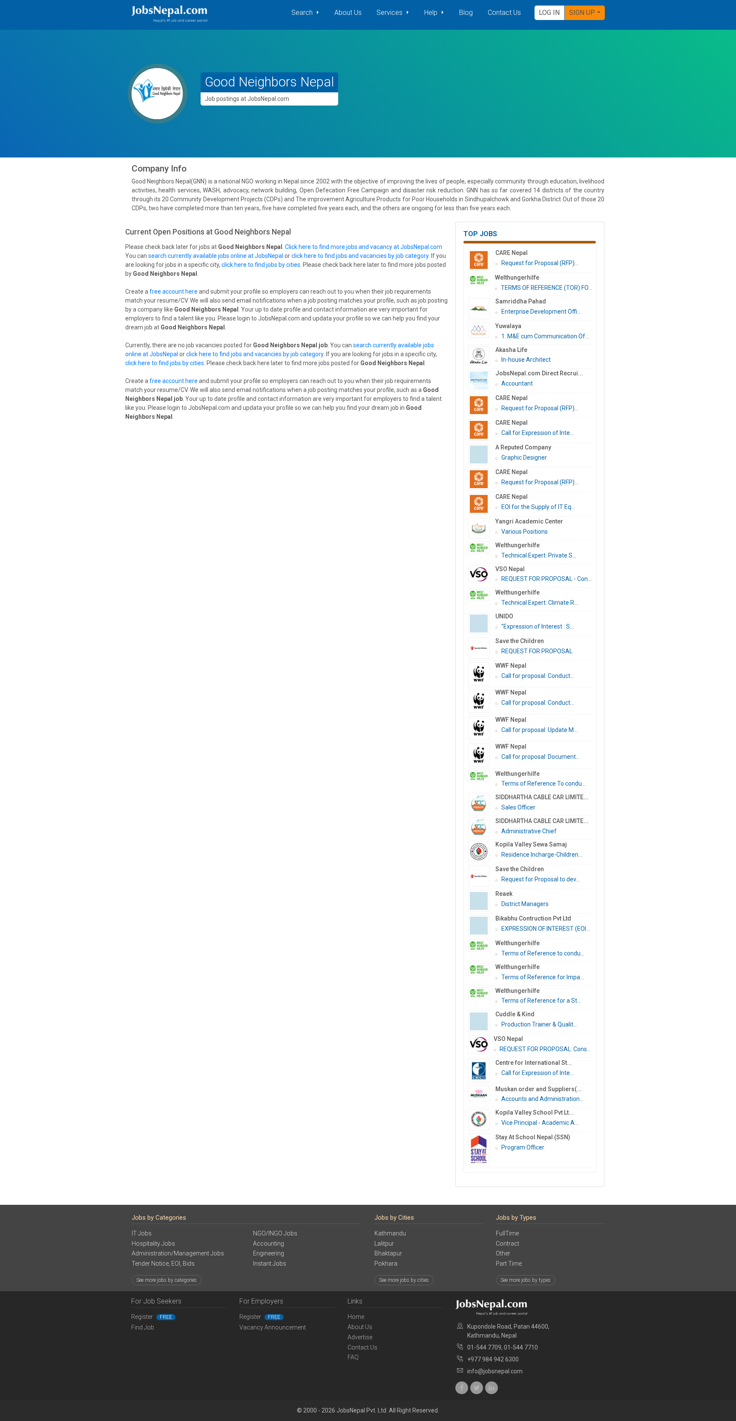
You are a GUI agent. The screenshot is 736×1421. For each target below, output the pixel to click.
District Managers (525, 904)
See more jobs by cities (404, 1280)
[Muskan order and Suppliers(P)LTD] (481, 1094)
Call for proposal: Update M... (539, 729)
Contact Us (504, 13)
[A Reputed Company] (481, 454)
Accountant (517, 383)
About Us (348, 13)
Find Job (142, 1327)
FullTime (507, 1233)
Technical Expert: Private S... (538, 555)
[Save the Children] (481, 648)
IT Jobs (142, 1233)
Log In (549, 13)
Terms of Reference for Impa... (542, 977)
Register (151, 1316)
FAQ (353, 1357)
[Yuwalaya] (481, 330)
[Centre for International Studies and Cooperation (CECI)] (481, 1070)
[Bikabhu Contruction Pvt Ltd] (481, 925)
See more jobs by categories (166, 1280)
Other (503, 1253)
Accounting (268, 1243)
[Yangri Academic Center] (481, 528)
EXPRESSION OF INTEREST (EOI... (545, 928)
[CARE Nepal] (481, 260)
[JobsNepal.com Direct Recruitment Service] (481, 380)
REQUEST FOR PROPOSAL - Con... (546, 578)
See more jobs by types (525, 1280)
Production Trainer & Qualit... (539, 1024)
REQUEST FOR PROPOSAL (536, 651)
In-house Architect (526, 359)
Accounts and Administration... (542, 1098)
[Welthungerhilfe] (481, 280)
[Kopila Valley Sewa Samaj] (481, 851)
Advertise (360, 1337)
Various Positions (524, 531)
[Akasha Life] (481, 356)
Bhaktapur (388, 1253)
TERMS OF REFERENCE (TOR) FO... (546, 287)
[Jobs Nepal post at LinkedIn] (491, 1387)
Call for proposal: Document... (540, 756)
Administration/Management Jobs (178, 1253)
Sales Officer (518, 807)
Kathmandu (390, 1233)
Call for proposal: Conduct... (537, 675)
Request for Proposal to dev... (540, 879)
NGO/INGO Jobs (275, 1233)
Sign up (582, 13)
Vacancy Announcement (272, 1327)
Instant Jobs (269, 1263)
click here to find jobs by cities (260, 264)
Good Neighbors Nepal (269, 82)
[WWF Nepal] (481, 674)
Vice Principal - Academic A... (539, 1122)
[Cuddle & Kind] (481, 1021)
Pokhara (385, 1263)
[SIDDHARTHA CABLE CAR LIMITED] (481, 803)
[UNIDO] (481, 623)
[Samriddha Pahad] (481, 308)
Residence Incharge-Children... (541, 854)
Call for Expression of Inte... (537, 432)
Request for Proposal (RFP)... (539, 263)
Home (356, 1316)
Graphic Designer (524, 457)
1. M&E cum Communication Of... (545, 336)
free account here (174, 291)
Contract (507, 1243)
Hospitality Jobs (153, 1243)
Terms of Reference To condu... (543, 783)
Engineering (268, 1253)
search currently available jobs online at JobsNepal (215, 255)
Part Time (509, 1263)
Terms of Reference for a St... (541, 1000)
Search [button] (302, 13)
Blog (466, 13)
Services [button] (390, 13)
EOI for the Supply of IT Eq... (538, 506)
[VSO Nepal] (481, 574)
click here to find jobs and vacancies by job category (359, 255)
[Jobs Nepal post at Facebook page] (461, 1387)
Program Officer (522, 1147)
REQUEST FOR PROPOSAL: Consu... (547, 1049)
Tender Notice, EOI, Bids (163, 1263)
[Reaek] (481, 901)
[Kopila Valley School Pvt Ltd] (481, 1119)
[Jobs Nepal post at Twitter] (476, 1387)
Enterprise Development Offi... (541, 311)
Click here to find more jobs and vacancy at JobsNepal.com (363, 246)
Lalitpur (384, 1243)
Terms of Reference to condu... (542, 953)
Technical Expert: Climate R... (539, 602)
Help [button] (431, 13)
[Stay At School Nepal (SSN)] (481, 1150)
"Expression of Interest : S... (537, 626)
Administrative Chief (529, 831)
